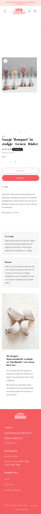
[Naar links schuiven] (15, 131)
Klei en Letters (13, 505)
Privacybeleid (9, 484)
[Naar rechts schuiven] (25, 131)
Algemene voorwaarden (13, 490)
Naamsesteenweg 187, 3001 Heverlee (18, 432)
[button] (5, 11)
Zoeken (7, 479)
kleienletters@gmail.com (13, 437)
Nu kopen (20, 177)
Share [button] (6, 186)
